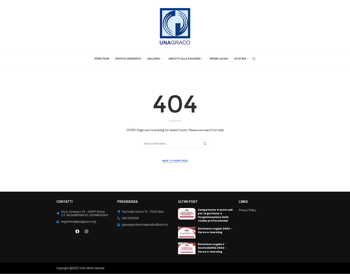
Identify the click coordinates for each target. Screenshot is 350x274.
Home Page (101, 58)
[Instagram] (86, 231)
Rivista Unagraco (128, 58)
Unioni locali (218, 58)
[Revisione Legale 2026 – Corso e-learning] (186, 233)
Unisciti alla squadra (185, 58)
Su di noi (240, 58)
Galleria (153, 58)
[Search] (254, 59)
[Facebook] (77, 231)
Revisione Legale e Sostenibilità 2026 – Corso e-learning (212, 248)
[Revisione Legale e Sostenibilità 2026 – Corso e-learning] (186, 248)
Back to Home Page (175, 160)
